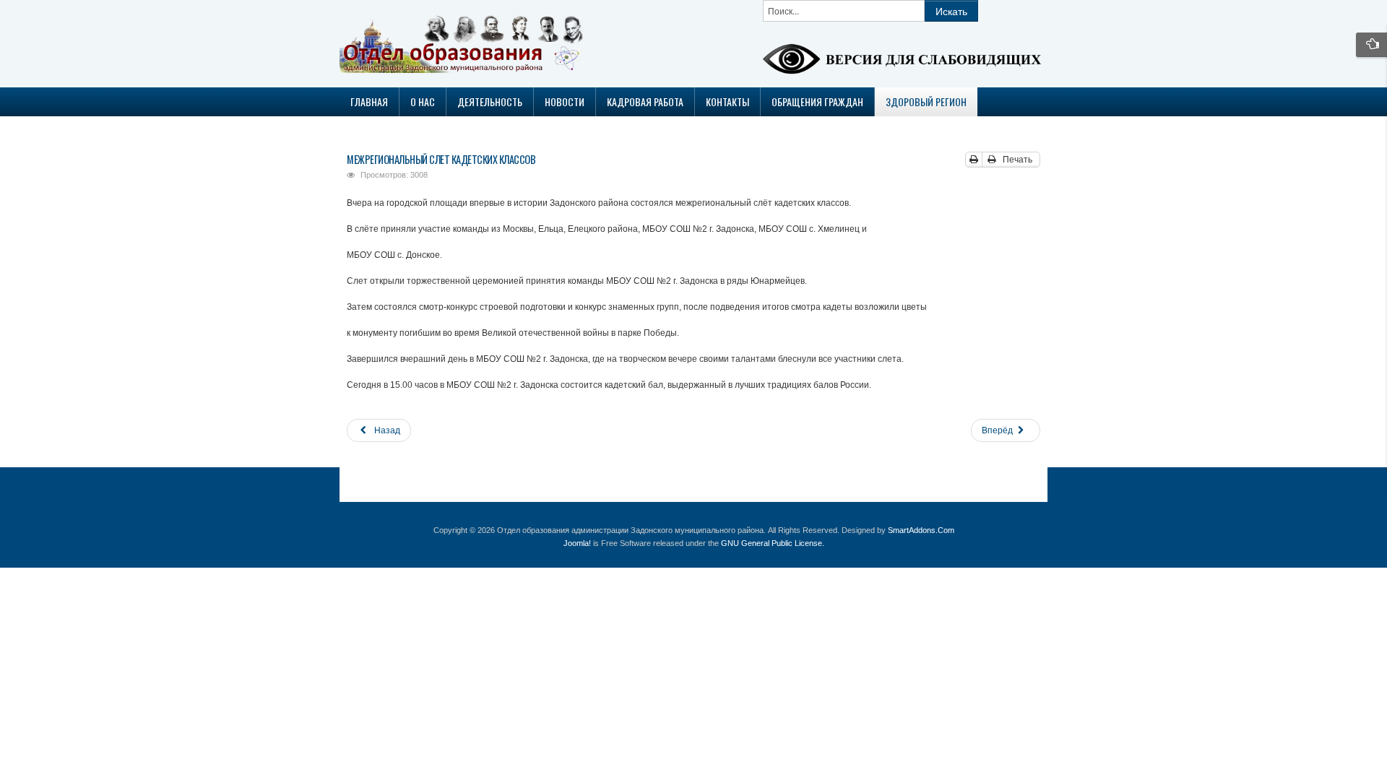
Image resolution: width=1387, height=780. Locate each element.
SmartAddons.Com (921, 530)
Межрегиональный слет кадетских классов (441, 159)
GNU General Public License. (772, 543)
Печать (1016, 160)
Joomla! (577, 543)
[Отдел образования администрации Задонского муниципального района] (421, 43)
